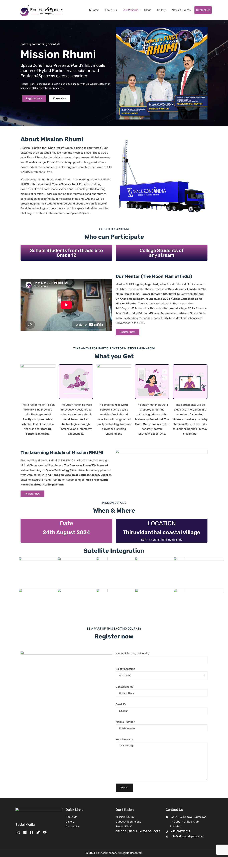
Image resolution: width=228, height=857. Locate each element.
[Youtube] (45, 832)
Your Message (124, 739)
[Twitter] (38, 832)
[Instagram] (18, 832)
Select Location (125, 668)
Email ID (121, 704)
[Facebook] (31, 832)
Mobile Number (125, 721)
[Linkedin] (25, 832)
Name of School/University (132, 653)
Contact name (124, 686)
